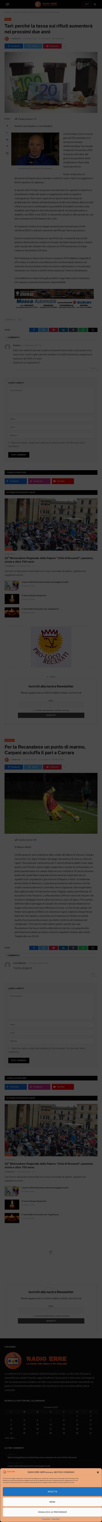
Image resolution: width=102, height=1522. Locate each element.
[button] (98, 1472)
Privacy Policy (46, 1519)
